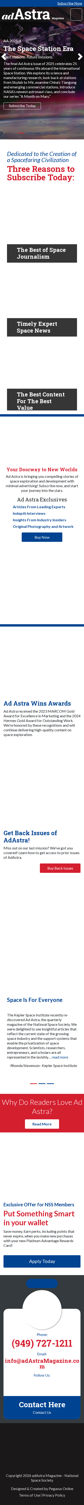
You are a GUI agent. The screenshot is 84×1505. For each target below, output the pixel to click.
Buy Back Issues (60, 868)
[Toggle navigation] (76, 14)
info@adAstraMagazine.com (42, 1363)
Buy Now (42, 537)
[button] (3, 69)
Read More (42, 1124)
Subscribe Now (69, 3)
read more (60, 1057)
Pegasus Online (61, 1488)
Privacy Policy (53, 1495)
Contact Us (44, 1283)
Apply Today (42, 1261)
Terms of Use (29, 1495)
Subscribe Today (22, 105)
